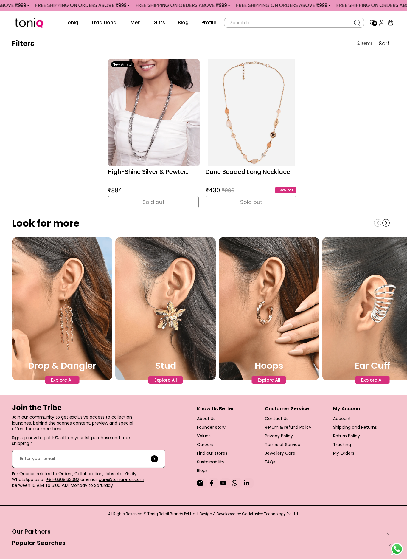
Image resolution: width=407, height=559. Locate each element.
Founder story (211, 427)
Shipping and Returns (355, 427)
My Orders (343, 453)
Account (342, 419)
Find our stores (212, 453)
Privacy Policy (279, 436)
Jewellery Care (280, 453)
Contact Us (276, 419)
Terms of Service (282, 444)
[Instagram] (202, 483)
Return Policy (346, 436)
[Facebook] (214, 483)
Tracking (342, 444)
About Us (206, 419)
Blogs (202, 470)
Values (204, 436)
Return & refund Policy (288, 427)
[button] (386, 223)
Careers (205, 444)
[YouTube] (225, 483)
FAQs (270, 462)
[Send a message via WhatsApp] (397, 549)
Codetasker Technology (264, 513)
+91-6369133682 (62, 479)
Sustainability (210, 462)
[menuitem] (71, 22)
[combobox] (287, 22)
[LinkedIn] (248, 483)
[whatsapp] (237, 483)
